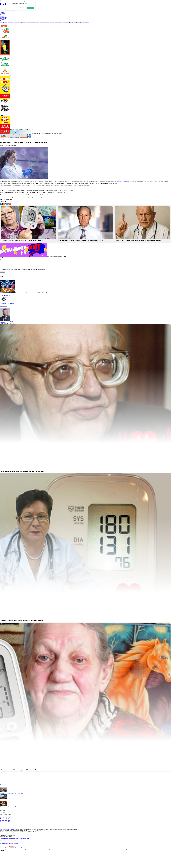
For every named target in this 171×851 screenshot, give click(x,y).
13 (5, 818)
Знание (78, 22)
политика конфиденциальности (22, 838)
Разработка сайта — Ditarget (21, 847)
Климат (5, 22)
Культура (16, 22)
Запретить (23, 7)
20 (5, 820)
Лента (7, 829)
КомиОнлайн (3, 829)
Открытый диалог (85, 22)
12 (3, 818)
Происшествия (35, 22)
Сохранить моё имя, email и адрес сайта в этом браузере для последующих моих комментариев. (23, 269)
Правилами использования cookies (56, 849)
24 (0, 821)
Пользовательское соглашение (7, 838)
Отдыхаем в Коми (65, 22)
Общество (24, 22)
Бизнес (1, 22)
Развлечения (43, 22)
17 (0, 820)
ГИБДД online (73, 22)
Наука (19, 22)
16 (9, 818)
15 (8, 818)
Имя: (1, 262)
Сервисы (11, 829)
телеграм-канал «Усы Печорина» (123, 181)
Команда (15, 829)
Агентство (2, 9)
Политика (29, 22)
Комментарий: (3, 267)
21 (6, 820)
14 (6, 818)
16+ (1, 7)
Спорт (47, 22)
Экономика (57, 22)
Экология (52, 22)
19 (3, 820)
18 (2, 820)
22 (8, 820)
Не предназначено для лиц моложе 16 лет (9, 843)
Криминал (10, 22)
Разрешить (30, 7)
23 (9, 820)
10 (0, 818)
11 (2, 818)
